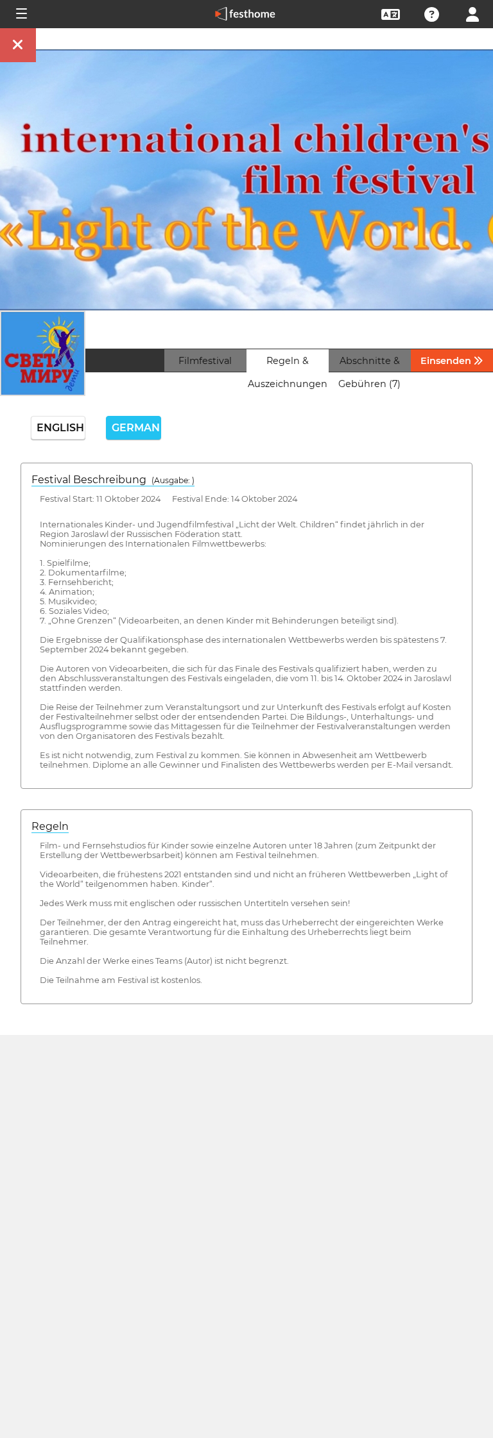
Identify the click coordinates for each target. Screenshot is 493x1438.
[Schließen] (18, 45)
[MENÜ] (20, 14)
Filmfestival (205, 361)
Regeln (50, 826)
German (136, 428)
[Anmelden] (472, 13)
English (60, 428)
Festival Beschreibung (113, 480)
